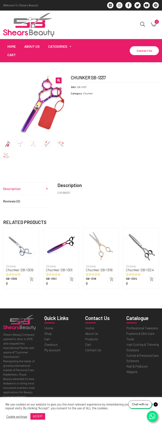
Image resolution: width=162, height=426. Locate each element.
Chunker (88, 93)
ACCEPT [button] (38, 416)
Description (12, 189)
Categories (57, 46)
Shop (48, 333)
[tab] (27, 189)
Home (11, 46)
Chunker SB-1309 (19, 270)
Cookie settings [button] (16, 416)
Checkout (51, 344)
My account (52, 350)
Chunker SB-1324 (140, 270)
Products (91, 339)
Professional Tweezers (142, 328)
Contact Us (144, 50)
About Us (32, 46)
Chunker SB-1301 (59, 270)
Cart (11, 55)
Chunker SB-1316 (99, 270)
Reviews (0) (11, 201)
